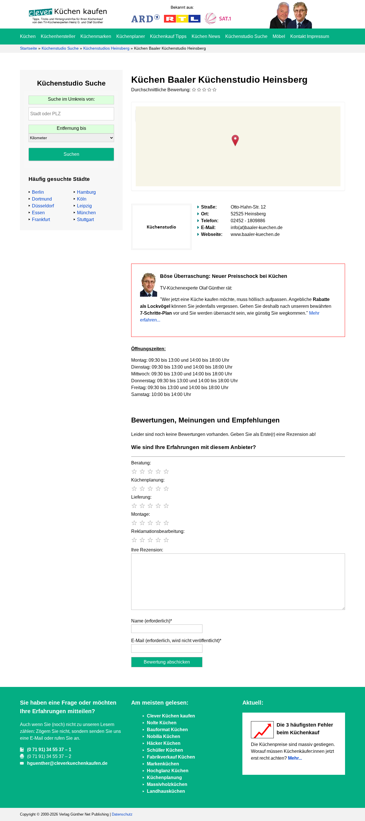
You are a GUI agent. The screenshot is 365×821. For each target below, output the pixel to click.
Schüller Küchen (165, 750)
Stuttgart (85, 219)
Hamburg (86, 192)
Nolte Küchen (162, 722)
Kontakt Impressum (309, 36)
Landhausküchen (166, 791)
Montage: (140, 514)
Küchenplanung (164, 777)
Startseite (28, 48)
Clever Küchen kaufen (171, 715)
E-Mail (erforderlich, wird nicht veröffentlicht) (176, 640)
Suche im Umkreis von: (71, 99)
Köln (81, 199)
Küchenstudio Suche (246, 36)
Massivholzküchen (167, 784)
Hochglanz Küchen (167, 770)
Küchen (28, 36)
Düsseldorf (43, 205)
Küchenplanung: (148, 480)
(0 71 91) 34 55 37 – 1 (49, 749)
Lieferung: (141, 497)
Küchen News (206, 36)
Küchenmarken (95, 36)
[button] (238, 139)
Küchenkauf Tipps (168, 36)
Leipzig (84, 205)
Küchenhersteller (58, 36)
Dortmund (42, 199)
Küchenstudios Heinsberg (106, 48)
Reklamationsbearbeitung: (157, 531)
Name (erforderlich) (151, 620)
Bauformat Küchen (167, 729)
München (86, 212)
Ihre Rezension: (147, 549)
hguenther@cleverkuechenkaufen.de (67, 763)
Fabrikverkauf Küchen (171, 757)
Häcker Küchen (164, 743)
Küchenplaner (130, 36)
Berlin (38, 192)
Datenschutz (122, 814)
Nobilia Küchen (163, 736)
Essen (38, 212)
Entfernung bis (71, 128)
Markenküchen (163, 763)
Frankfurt (41, 219)
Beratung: (141, 462)
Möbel (279, 36)
